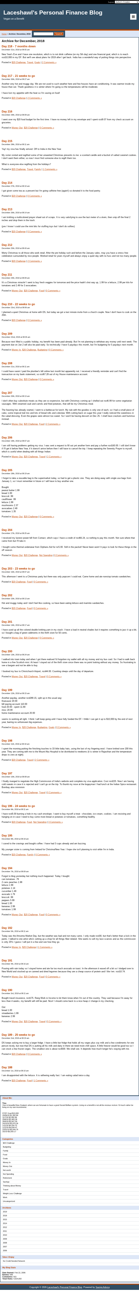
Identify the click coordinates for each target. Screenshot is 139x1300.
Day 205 (7, 470)
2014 (5, 1223)
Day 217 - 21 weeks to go (18, 76)
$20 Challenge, (19, 62)
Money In (7, 1162)
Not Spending (8, 1174)
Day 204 (7, 530)
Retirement (7, 1178)
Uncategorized (9, 1201)
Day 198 (7, 740)
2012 (5, 1227)
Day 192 (7, 928)
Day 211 (7, 274)
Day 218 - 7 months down (19, 46)
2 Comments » (49, 62)
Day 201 (7, 621)
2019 (5, 1212)
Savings (6, 1182)
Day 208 (7, 363)
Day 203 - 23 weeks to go (18, 568)
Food (5, 1155)
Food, (30, 822)
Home (4, 34)
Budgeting (7, 1147)
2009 (5, 1239)
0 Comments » (47, 127)
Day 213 (7, 209)
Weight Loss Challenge (12, 1193)
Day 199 (7, 690)
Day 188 (7, 1067)
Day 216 (7, 111)
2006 (5, 1251)
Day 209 (7, 333)
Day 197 (7, 773)
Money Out (7, 1166)
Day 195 (7, 835)
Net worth (7, 1170)
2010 (5, 1235)
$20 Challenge (9, 1143)
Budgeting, (42, 727)
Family (5, 1151)
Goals (5, 1158)
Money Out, (17, 127)
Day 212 (7, 245)
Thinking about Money (12, 1186)
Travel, (30, 62)
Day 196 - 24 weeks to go (18, 806)
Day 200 (7, 651)
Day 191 (7, 960)
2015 (5, 1219)
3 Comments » (55, 822)
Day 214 (7, 182)
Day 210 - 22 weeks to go (18, 304)
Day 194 (7, 868)
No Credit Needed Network (14, 1261)
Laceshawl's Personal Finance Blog (64, 1287)
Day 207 (7, 392)
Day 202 (7, 595)
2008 (5, 1243)
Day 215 (7, 141)
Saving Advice (103, 1287)
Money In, (17, 350)
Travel (5, 1190)
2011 (5, 1231)
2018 (5, 1216)
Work (5, 1197)
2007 (5, 1247)
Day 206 (7, 437)
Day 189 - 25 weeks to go (18, 1034)
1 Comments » (50, 169)
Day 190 (7, 990)
